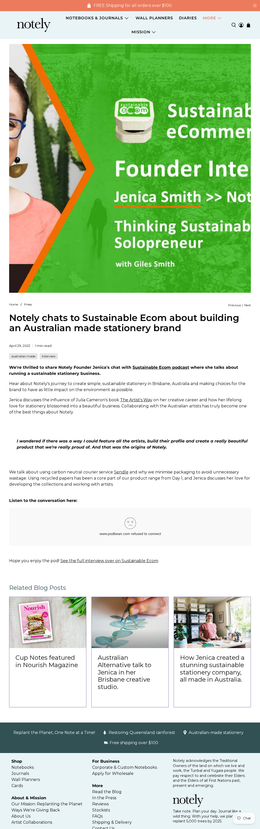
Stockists (101, 810)
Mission (141, 31)
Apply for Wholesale (113, 773)
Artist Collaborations (31, 822)
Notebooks (22, 767)
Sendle (121, 472)
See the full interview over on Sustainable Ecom (109, 560)
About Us (20, 816)
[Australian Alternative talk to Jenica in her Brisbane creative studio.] (130, 622)
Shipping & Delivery (112, 822)
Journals (20, 773)
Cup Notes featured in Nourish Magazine (46, 661)
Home (13, 304)
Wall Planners (154, 18)
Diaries (188, 18)
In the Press (104, 797)
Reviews (100, 804)
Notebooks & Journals (94, 18)
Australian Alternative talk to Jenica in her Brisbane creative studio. (124, 672)
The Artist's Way (136, 399)
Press (28, 304)
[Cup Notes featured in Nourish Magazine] (47, 622)
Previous (234, 305)
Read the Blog (107, 791)
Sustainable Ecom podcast (161, 367)
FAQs (97, 816)
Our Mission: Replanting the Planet (47, 804)
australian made (23, 356)
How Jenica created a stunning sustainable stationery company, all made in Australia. (212, 668)
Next (247, 305)
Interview (49, 356)
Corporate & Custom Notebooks (124, 767)
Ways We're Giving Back (35, 810)
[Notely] (33, 25)
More (209, 18)
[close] (254, 5)
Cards (17, 785)
